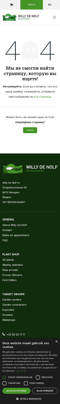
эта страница (42, 96)
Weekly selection (12, 264)
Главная (30, 130)
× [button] (56, 341)
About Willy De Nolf (14, 225)
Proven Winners (12, 275)
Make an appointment (15, 235)
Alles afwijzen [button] (45, 390)
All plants (8, 259)
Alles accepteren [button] (16, 390)
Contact (7, 230)
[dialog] (30, 371)
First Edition (9, 280)
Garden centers (11, 299)
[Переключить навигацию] (54, 17)
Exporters (8, 309)
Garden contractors (14, 304)
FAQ (5, 240)
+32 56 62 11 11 (16, 334)
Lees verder (21, 370)
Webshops (8, 319)
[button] (30, 398)
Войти (31, 4)
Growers (7, 314)
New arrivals (10, 270)
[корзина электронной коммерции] (11, 5)
